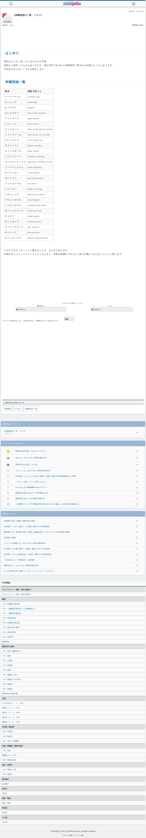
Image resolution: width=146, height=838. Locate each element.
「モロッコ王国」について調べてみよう (30, 482)
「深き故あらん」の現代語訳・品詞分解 (19, 560)
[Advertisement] (73, 35)
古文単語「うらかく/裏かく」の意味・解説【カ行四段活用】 (27, 526)
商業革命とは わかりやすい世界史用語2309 (21, 565)
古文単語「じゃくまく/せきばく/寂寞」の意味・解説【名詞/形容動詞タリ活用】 (46, 476)
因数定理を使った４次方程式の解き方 (29, 498)
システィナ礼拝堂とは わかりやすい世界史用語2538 (24, 543)
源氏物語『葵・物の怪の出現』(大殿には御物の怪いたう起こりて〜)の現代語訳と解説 (37, 532)
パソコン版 (78, 835)
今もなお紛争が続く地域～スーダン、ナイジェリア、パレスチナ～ (29, 571)
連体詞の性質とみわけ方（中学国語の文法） (32, 493)
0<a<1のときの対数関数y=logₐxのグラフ (31, 487)
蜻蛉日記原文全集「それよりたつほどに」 (31, 451)
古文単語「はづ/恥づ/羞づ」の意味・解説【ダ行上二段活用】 (27, 549)
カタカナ (18, 409)
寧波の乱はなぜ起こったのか (26, 464)
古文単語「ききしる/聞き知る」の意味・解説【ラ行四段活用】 (28, 554)
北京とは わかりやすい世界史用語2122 (31, 458)
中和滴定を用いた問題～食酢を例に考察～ (20, 521)
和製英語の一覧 (31, 409)
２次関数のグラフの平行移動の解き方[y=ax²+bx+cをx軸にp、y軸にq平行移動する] (47, 504)
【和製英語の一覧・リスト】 (15, 432)
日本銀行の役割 (10, 538)
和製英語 (8, 409)
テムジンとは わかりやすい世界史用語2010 (32, 471)
